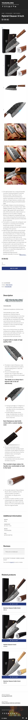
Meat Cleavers (17, 13)
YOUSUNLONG (8, 3)
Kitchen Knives (9, 13)
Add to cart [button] (15, 604)
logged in (12, 562)
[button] (14, 28)
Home (3, 13)
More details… (23, 254)
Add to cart (14, 268)
